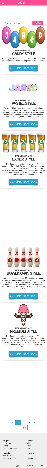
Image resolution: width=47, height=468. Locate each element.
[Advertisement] (24, 11)
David (29, 446)
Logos (6, 441)
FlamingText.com (9, 458)
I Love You (7, 443)
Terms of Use (21, 466)
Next (23, 428)
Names (30, 441)
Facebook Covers (10, 448)
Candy (5, 446)
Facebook (30, 456)
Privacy (15, 466)
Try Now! (38, 23)
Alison (29, 443)
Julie (28, 448)
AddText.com (8, 456)
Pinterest (30, 458)
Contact (30, 453)
